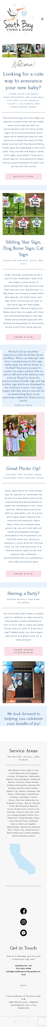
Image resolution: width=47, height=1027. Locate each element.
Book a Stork (23, 176)
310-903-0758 (23, 968)
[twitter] (21, 1021)
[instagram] (28, 1021)
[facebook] (15, 1021)
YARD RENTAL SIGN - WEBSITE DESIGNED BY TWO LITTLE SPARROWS (24, 1005)
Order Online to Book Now (23, 651)
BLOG (23, 985)
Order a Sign (23, 337)
